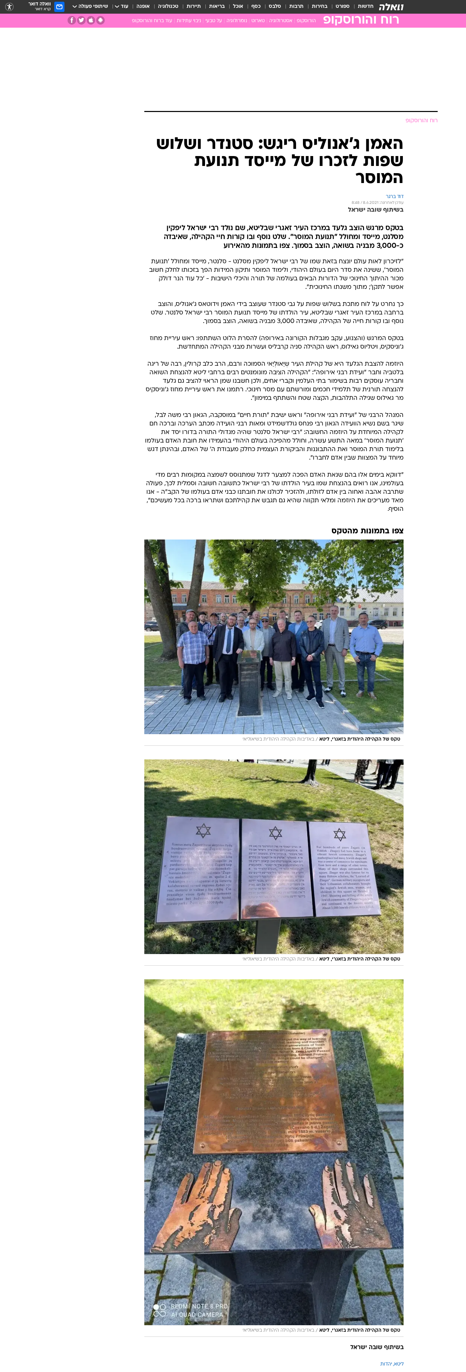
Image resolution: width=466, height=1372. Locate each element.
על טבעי (213, 21)
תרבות (296, 6)
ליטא (399, 1364)
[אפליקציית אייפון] (91, 20)
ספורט (343, 6)
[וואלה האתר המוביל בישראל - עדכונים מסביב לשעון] (391, 6)
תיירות (194, 6)
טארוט (258, 21)
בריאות (217, 6)
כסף (256, 6)
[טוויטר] (81, 20)
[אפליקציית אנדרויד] (100, 20)
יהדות (386, 1364)
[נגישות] (9, 7)
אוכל (238, 6)
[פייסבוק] (72, 20)
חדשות (366, 6)
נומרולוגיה (237, 21)
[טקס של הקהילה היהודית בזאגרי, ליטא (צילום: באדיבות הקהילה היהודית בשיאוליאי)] (274, 643)
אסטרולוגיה (280, 21)
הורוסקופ (306, 21)
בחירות (319, 6)
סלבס (275, 6)
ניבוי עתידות (189, 21)
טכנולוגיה (168, 6)
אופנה (143, 6)
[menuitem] (362, 7)
